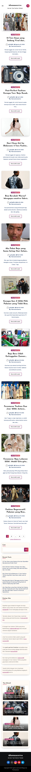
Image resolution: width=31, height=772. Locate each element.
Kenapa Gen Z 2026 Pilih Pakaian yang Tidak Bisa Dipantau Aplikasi (15, 303)
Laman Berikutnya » (15, 539)
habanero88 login (14, 628)
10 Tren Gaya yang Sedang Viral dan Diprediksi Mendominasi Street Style (15, 562)
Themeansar (15, 770)
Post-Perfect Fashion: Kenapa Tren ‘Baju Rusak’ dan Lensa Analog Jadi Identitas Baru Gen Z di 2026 (15, 568)
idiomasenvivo (15, 5)
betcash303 (14, 651)
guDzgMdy (11, 44)
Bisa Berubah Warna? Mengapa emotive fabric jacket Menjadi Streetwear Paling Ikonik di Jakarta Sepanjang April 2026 (15, 582)
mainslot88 (6, 672)
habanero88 (21, 658)
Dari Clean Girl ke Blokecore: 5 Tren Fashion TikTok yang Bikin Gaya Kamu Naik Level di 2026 (14, 575)
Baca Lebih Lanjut (15, 58)
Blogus (23, 768)
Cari (4, 545)
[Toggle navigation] (2, 6)
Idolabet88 (5, 609)
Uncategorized (15, 34)
